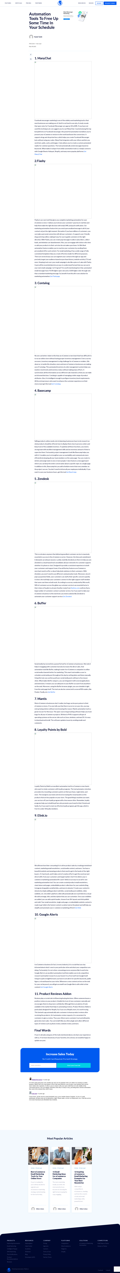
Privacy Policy (47, 1254)
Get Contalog (56, 384)
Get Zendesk (67, 596)
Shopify (63, 1251)
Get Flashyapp (55, 276)
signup (99, 3)
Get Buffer (51, 692)
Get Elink (78, 908)
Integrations (65, 1243)
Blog (26, 1254)
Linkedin (108, 1270)
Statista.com (75, 588)
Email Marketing (11, 1246)
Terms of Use (47, 1251)
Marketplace (28, 1243)
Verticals (18, 3)
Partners (38, 3)
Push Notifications (12, 1254)
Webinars (28, 1251)
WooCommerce (66, 1246)
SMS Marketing (11, 1251)
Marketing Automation (13, 1243)
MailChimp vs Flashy (103, 1243)
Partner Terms (47, 1257)
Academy (27, 1249)
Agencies (45, 1246)
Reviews (9, 1262)
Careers (45, 1249)
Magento (64, 1249)
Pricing (45, 1243)
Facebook (100, 1270)
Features (8, 3)
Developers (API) (30, 1257)
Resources (81, 3)
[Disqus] (60, 1099)
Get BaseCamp (71, 472)
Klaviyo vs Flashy (102, 1246)
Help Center (28, 1246)
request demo (110, 3)
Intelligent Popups (12, 1249)
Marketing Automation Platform (20, 1269)
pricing (28, 3)
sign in (91, 3)
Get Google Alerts (46, 987)
